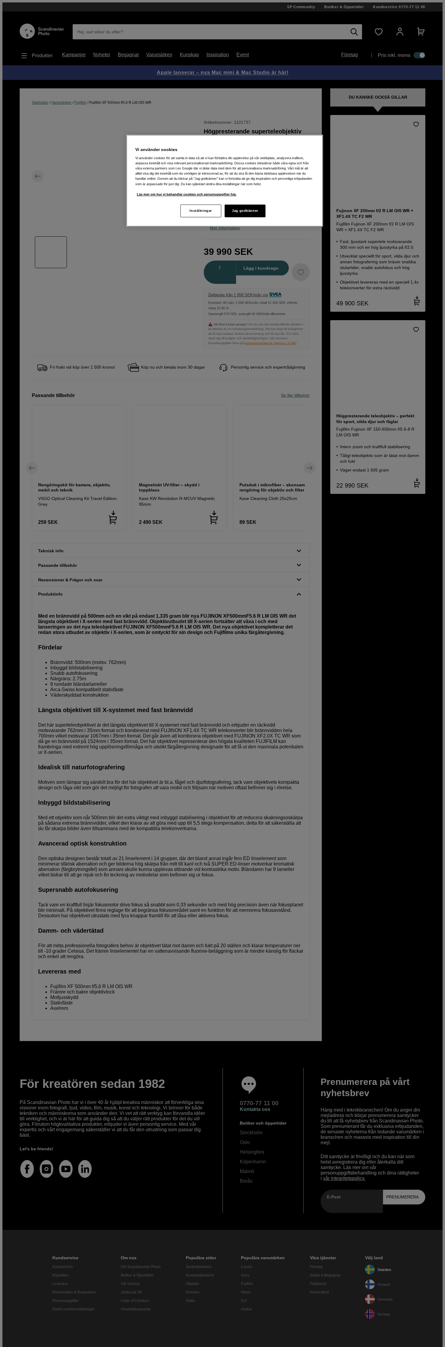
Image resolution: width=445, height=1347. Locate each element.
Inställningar (201, 210)
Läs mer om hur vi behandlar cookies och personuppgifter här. (186, 194)
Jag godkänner (245, 210)
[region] (224, 181)
